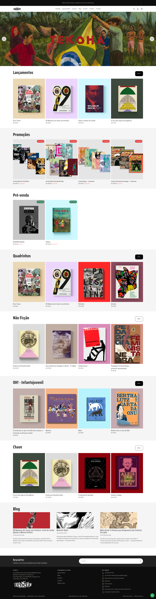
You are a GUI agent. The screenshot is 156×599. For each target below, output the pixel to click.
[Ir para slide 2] (76, 63)
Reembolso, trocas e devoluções (36, 596)
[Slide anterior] (14, 3)
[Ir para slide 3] (78, 63)
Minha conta (61, 583)
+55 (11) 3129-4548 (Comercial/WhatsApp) (116, 575)
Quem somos (61, 573)
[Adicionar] (42, 115)
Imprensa (107, 581)
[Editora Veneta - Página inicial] (23, 584)
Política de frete (138, 596)
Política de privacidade (19, 596)
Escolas (60, 580)
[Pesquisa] (134, 9)
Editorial (107, 586)
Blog (59, 575)
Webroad (84, 596)
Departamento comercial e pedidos (114, 578)
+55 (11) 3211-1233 (109, 572)
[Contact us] (152, 595)
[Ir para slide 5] (82, 63)
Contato (60, 578)
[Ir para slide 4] (80, 63)
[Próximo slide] (141, 3)
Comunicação (108, 583)
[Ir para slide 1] (74, 63)
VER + (139, 73)
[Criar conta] (140, 561)
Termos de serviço (128, 596)
